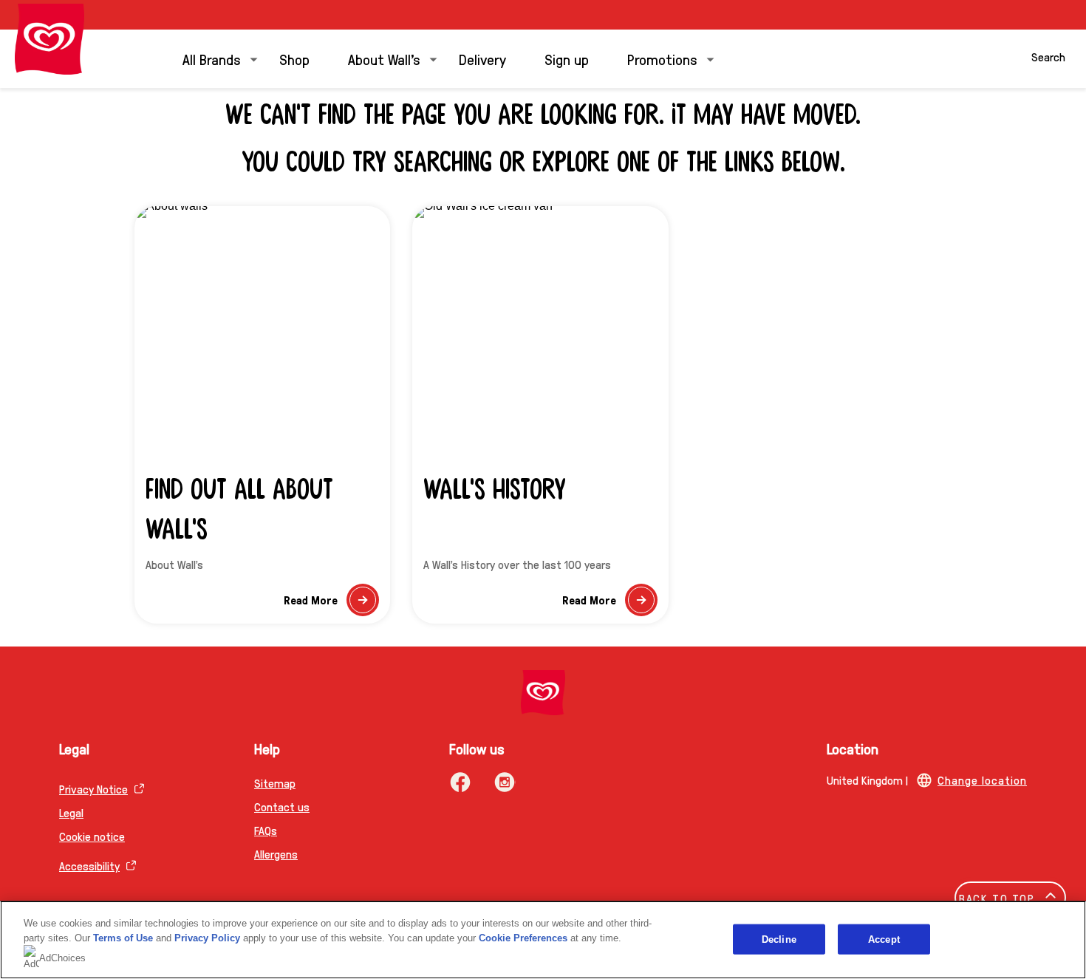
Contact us (282, 806)
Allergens (276, 854)
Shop (294, 59)
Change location (982, 780)
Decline (779, 938)
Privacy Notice (93, 788)
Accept (884, 938)
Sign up (566, 59)
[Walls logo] (543, 692)
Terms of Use (123, 938)
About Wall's (384, 59)
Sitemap (275, 783)
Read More (331, 604)
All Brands (211, 59)
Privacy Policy (207, 938)
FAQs (265, 830)
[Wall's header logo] (49, 39)
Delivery (482, 59)
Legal (71, 812)
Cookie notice (92, 836)
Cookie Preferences (523, 938)
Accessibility (89, 865)
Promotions (662, 59)
